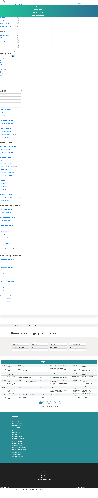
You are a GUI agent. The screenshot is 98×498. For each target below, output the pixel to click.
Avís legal (78, 493)
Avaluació (14, 434)
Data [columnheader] (19, 362)
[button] (49, 2)
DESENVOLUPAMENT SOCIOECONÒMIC (43, 479)
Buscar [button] (78, 1)
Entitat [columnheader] (8, 362)
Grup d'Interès (72, 342)
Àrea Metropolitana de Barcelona (7, 487)
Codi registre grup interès (18, 347)
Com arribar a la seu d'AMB (80, 487)
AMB (1, 37)
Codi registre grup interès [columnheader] (43, 362)
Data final (33, 342)
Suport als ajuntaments (6, 26)
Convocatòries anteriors (17, 458)
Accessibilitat (79, 491)
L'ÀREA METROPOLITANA (42, 468)
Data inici (14, 342)
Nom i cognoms (53, 347)
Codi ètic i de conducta (17, 441)
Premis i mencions (80, 497)
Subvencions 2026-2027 (17, 452)
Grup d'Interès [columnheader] (26, 362)
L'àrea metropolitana (5, 35)
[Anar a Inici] (12, 325)
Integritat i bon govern (5, 23)
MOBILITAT (43, 477)
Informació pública (16, 432)
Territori (2, 39)
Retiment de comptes (17, 436)
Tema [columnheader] (51, 362)
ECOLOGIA (43, 475)
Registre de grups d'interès (18, 443)
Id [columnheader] (2, 362)
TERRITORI (43, 471)
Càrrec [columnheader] (83, 362)
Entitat (52, 342)
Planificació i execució (17, 423)
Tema (32, 347)
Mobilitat (2, 45)
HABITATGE (43, 473)
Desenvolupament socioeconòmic (8, 47)
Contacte (78, 489)
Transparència (3, 20)
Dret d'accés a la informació (18, 430)
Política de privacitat (80, 495)
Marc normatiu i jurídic (17, 425)
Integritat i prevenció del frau (19, 447)
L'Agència (2, 17)
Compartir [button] (79, 3)
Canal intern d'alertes (17, 445)
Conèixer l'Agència (16, 421)
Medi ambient (3, 43)
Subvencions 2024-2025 (17, 454)
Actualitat (14, 420)
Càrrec (70, 347)
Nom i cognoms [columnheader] (75, 362)
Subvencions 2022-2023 (17, 456)
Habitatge (2, 41)
